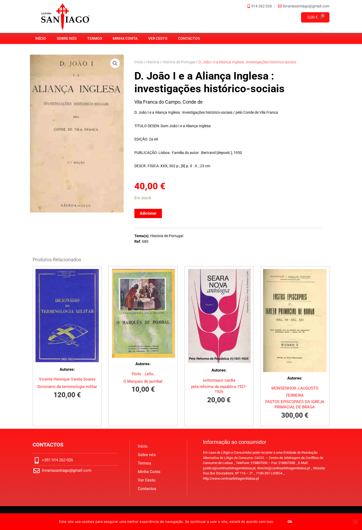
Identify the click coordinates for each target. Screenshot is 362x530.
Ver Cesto (157, 38)
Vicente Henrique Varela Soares (67, 379)
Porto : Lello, (143, 374)
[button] (115, 63)
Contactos (189, 38)
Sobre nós (67, 38)
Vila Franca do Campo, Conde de (168, 102)
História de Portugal (178, 62)
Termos (94, 38)
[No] (355, 521)
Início (40, 38)
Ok (290, 521)
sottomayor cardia (219, 380)
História (152, 62)
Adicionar (148, 213)
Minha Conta (125, 38)
